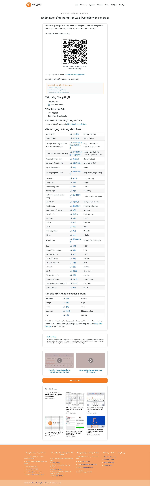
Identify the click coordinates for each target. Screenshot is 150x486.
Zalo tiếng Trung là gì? (55, 87)
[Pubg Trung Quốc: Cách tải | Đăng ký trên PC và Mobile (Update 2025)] (75, 423)
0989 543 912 (34, 469)
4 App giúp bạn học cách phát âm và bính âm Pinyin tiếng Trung (74, 409)
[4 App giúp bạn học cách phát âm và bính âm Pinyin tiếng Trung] (75, 399)
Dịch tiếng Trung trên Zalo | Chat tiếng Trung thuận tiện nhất (95, 409)
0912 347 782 (86, 461)
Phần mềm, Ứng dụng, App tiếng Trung (77, 13)
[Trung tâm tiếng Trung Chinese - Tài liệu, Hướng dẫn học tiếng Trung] (34, 5)
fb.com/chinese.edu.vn (38, 474)
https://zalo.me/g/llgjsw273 (75, 74)
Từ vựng (99, 5)
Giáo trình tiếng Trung (110, 456)
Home (64, 13)
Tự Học (107, 5)
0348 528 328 (56, 462)
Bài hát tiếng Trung (109, 462)
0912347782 (58, 469)
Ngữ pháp (92, 5)
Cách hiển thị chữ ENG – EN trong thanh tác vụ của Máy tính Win (95, 431)
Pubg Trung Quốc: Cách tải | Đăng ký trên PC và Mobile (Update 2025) (74, 433)
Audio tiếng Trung (109, 459)
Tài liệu (113, 5)
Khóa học (122, 5)
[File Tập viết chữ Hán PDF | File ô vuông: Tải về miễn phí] (54, 423)
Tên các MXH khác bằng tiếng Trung (59, 92)
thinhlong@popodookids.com (89, 464)
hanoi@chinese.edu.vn (35, 472)
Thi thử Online (108, 465)
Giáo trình (83, 5)
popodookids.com (88, 467)
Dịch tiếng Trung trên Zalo (76, 124)
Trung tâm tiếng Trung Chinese (40, 483)
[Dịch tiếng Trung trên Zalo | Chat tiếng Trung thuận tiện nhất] (96, 399)
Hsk (76, 5)
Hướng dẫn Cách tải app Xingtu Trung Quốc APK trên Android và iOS (53, 394)
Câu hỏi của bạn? (75, 380)
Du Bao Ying (51, 337)
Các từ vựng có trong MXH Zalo (58, 90)
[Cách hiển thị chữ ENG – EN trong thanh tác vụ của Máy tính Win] (96, 422)
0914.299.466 (59, 475)
